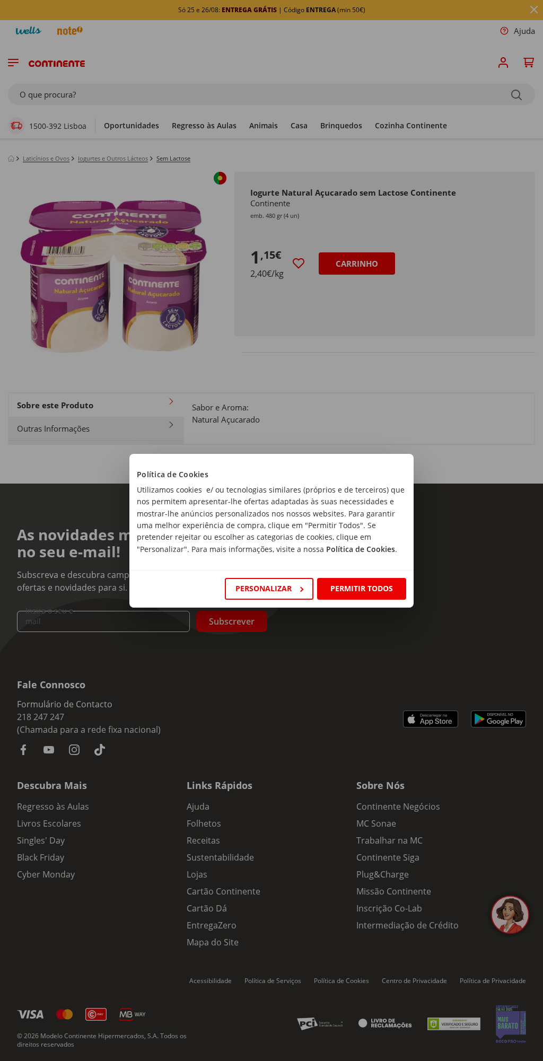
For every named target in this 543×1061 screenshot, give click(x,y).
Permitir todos (361, 588)
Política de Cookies (360, 549)
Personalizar (263, 588)
